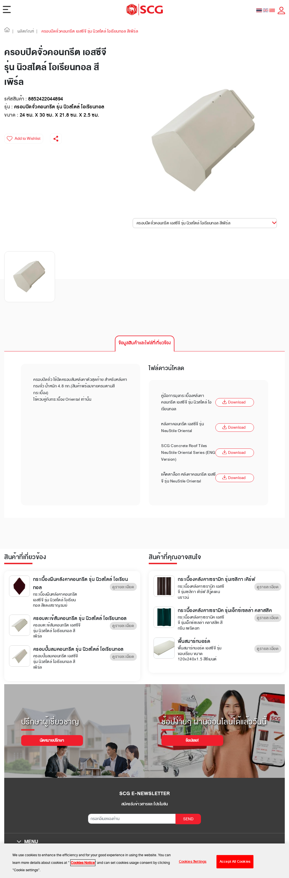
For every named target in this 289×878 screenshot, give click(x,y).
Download (237, 402)
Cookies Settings (193, 861)
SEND (188, 819)
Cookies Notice (83, 863)
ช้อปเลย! (192, 740)
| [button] (13, 31)
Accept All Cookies (235, 861)
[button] (7, 31)
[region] (144, 860)
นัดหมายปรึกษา (52, 740)
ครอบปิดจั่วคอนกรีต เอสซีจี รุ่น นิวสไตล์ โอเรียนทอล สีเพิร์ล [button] (183, 223)
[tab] (144, 343)
